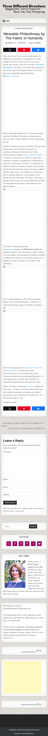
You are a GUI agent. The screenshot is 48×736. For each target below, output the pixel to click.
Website (6, 495)
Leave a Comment (35, 43)
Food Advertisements (27, 652)
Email (6, 487)
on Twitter (30, 386)
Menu (8, 21)
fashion (19, 28)
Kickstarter (9, 249)
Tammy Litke (12, 43)
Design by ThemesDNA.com (24, 733)
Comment (7, 452)
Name (6, 479)
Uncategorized (27, 28)
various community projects (32, 155)
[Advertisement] (22, 677)
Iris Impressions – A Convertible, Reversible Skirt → (27, 428)
